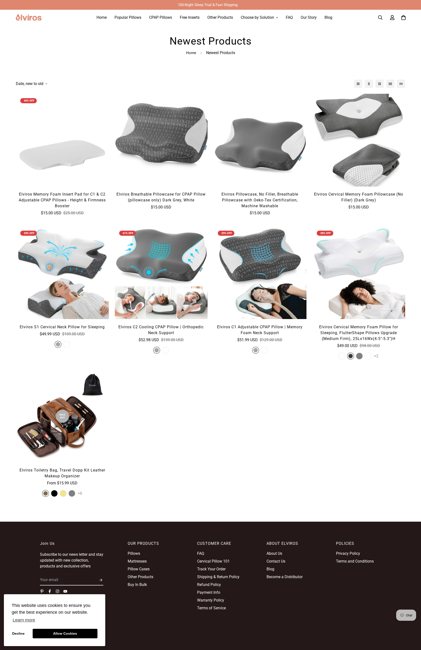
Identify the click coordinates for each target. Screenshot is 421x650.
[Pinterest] (42, 591)
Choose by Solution (257, 17)
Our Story (309, 17)
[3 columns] (379, 84)
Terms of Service (211, 608)
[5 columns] (401, 84)
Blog (328, 17)
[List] (358, 84)
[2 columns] (369, 84)
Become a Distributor (285, 577)
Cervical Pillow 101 (213, 561)
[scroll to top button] (411, 623)
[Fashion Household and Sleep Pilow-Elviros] (28, 17)
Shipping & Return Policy (218, 577)
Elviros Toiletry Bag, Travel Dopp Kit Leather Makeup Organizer (62, 473)
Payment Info (208, 592)
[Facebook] (50, 591)
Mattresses (137, 561)
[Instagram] (57, 591)
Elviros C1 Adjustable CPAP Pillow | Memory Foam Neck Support (260, 330)
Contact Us (276, 561)
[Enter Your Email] (99, 580)
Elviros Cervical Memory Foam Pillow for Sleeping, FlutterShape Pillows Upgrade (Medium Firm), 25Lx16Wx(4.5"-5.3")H (358, 333)
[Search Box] (380, 17)
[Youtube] (65, 591)
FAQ (289, 17)
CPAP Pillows (160, 17)
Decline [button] (18, 633)
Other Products (220, 17)
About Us (274, 553)
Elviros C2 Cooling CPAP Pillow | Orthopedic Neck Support (161, 330)
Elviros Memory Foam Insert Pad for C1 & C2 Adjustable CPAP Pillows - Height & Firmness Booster (62, 200)
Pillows (134, 553)
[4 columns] (390, 84)
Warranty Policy (210, 600)
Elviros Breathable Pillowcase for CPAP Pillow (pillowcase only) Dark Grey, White (161, 197)
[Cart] (403, 17)
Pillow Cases (139, 569)
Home (101, 17)
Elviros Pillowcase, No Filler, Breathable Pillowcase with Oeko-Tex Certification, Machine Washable (259, 200)
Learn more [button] (24, 620)
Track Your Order (211, 569)
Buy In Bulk (137, 584)
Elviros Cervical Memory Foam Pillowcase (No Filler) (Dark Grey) (358, 197)
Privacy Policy (348, 553)
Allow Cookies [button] (65, 633)
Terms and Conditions (355, 561)
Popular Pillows (128, 17)
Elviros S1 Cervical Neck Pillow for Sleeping (62, 327)
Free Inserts (190, 17)
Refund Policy (209, 584)
